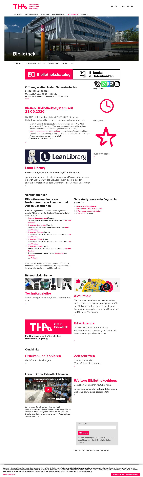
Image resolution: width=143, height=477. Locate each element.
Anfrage (34, 258)
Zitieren (31, 255)
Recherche (59, 253)
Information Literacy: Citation (88, 211)
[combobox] (97, 427)
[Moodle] (116, 6)
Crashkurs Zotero (35, 239)
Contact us (80, 213)
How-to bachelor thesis (86, 206)
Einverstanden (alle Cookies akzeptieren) (125, 474)
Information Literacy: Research (89, 209)
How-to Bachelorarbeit (37, 218)
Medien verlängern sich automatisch (45, 131)
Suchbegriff (82, 424)
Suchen (84, 433)
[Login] (128, 6)
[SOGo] (112, 6)
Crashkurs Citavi (35, 246)
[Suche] (132, 6)
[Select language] (124, 6)
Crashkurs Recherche (37, 225)
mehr (27, 99)
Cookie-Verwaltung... (9, 474)
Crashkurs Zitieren (35, 232)
